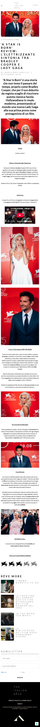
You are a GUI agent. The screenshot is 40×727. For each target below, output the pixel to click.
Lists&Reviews (10, 39)
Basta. (26, 708)
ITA (23, 672)
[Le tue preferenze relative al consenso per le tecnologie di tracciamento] (37, 724)
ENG (5, 672)
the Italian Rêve (16, 707)
